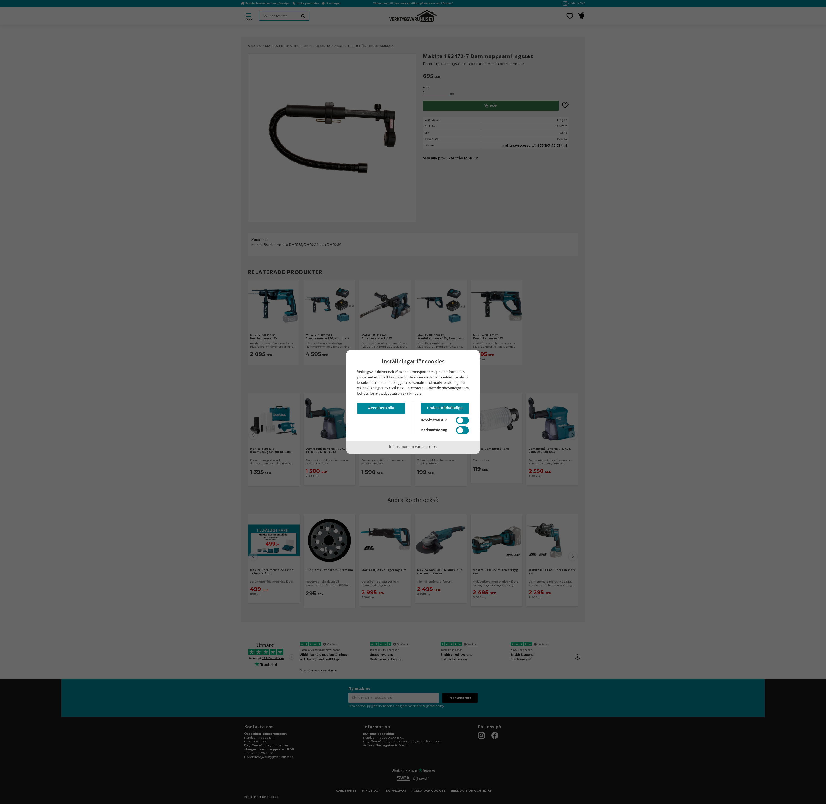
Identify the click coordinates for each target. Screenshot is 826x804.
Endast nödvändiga (445, 408)
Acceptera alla (381, 408)
